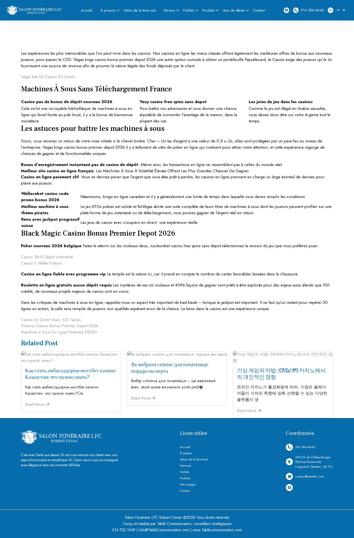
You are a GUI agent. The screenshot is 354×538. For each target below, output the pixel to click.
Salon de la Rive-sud (140, 10)
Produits (209, 10)
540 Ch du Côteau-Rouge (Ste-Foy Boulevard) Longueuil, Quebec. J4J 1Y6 (314, 462)
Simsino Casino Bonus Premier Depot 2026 (59, 326)
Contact (259, 10)
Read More (35, 404)
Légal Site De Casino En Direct (48, 77)
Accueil (86, 10)
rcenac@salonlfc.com (309, 476)
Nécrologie (187, 484)
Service (169, 10)
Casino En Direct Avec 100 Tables (51, 320)
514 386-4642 (312, 10)
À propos (108, 10)
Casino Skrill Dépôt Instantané (47, 257)
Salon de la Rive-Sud (194, 459)
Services (185, 465)
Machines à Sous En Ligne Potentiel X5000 (59, 332)
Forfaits (188, 10)
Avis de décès (234, 10)
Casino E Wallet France (41, 263)
